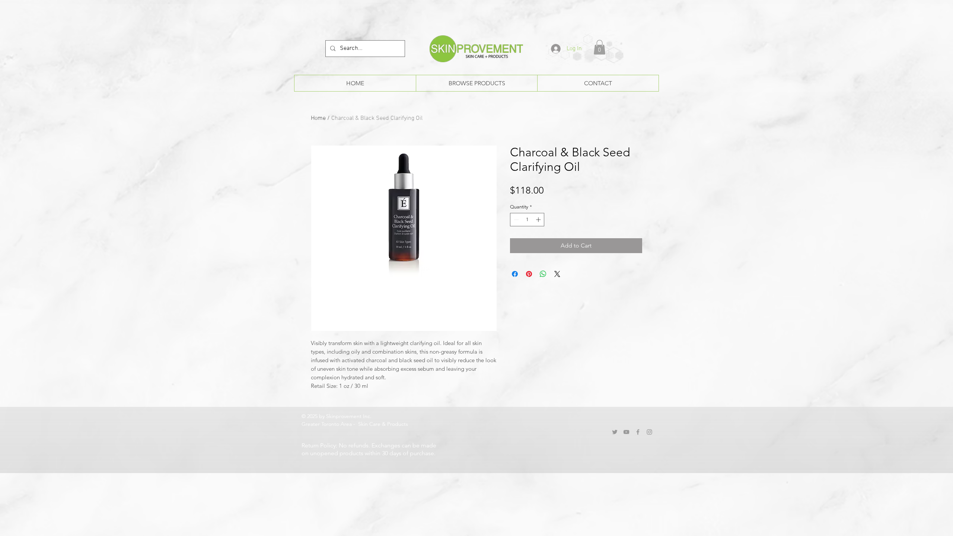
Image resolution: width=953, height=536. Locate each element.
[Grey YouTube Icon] (626, 432)
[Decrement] (515, 219)
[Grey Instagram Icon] (649, 432)
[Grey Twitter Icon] (614, 432)
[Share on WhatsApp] (543, 273)
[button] (599, 47)
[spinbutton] (527, 219)
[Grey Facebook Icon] (637, 432)
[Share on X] (557, 273)
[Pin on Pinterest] (529, 273)
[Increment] (539, 219)
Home (318, 118)
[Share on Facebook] (514, 273)
